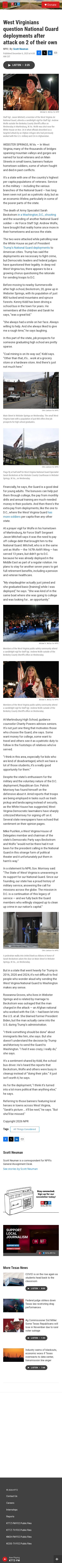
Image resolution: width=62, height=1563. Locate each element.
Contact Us (11, 1496)
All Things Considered (25, 1129)
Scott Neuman (20, 48)
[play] (5, 1559)
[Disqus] (31, 1435)
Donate (51, 4)
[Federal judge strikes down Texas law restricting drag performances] (13, 1305)
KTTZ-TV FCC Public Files (18, 1530)
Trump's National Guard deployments (26, 247)
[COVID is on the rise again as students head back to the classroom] (13, 1279)
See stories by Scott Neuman (20, 1169)
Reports (10, 1516)
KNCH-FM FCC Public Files (19, 1537)
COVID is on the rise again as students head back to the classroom (41, 1278)
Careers (10, 1503)
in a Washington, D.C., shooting (37, 214)
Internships (11, 1510)
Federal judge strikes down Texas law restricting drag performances (40, 1304)
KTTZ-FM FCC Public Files (19, 1523)
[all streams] (58, 1559)
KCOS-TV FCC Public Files (19, 1544)
